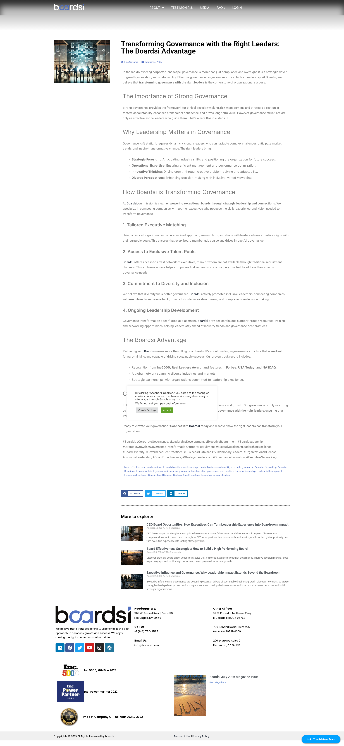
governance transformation (192, 471)
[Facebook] (69, 647)
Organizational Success (160, 475)
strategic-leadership (201, 475)
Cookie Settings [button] (147, 410)
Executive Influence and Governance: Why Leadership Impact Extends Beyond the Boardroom (214, 572)
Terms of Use (182, 736)
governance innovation (166, 471)
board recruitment (155, 467)
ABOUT (154, 7)
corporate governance (242, 467)
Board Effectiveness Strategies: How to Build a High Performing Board (197, 549)
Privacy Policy (200, 736)
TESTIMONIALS (182, 7)
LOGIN (237, 7)
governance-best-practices (220, 471)
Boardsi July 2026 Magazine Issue (234, 677)
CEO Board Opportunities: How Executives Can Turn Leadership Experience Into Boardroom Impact (217, 524)
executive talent (146, 471)
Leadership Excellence (135, 475)
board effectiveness (134, 467)
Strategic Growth (181, 475)
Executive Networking (265, 467)
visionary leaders (221, 475)
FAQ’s (220, 7)
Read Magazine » (217, 682)
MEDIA (204, 7)
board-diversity (172, 467)
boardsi (202, 467)
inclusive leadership (245, 471)
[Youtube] (89, 647)
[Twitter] (79, 647)
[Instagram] (99, 647)
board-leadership (189, 467)
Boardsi (131, 203)
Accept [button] (167, 410)
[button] (132, 493)
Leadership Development (269, 471)
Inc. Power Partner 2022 (101, 692)
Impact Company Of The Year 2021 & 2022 (113, 717)
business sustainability (218, 467)
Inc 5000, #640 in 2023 (100, 670)
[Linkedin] (60, 647)
